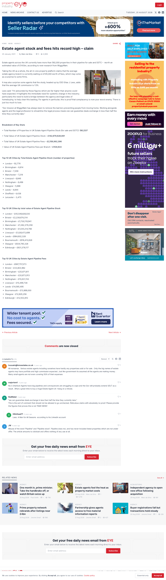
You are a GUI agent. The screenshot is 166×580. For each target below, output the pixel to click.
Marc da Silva (27, 54)
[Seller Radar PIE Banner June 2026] (83, 26)
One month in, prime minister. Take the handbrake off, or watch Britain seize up (36, 490)
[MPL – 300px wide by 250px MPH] (144, 244)
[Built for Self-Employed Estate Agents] (144, 50)
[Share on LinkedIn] (120, 359)
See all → (160, 478)
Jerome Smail (35, 517)
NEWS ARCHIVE (17, 12)
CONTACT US (33, 12)
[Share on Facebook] (116, 359)
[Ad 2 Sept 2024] (144, 85)
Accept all (158, 575)
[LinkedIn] (163, 12)
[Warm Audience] (144, 218)
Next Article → (115, 332)
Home (4, 43)
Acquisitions (136, 484)
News (10, 43)
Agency (17, 43)
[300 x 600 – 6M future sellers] (144, 169)
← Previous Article (9, 332)
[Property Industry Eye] (14, 5)
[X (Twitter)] (156, 12)
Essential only (142, 575)
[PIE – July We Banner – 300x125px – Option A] (144, 120)
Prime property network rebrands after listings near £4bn (35, 510)
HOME (4, 12)
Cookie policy (89, 575)
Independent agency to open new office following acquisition (146, 490)
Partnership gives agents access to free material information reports (89, 510)
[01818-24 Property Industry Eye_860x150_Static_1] (61, 318)
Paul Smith (34, 497)
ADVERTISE (47, 12)
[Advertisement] (144, 299)
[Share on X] (113, 359)
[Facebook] (159, 12)
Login (159, 5)
